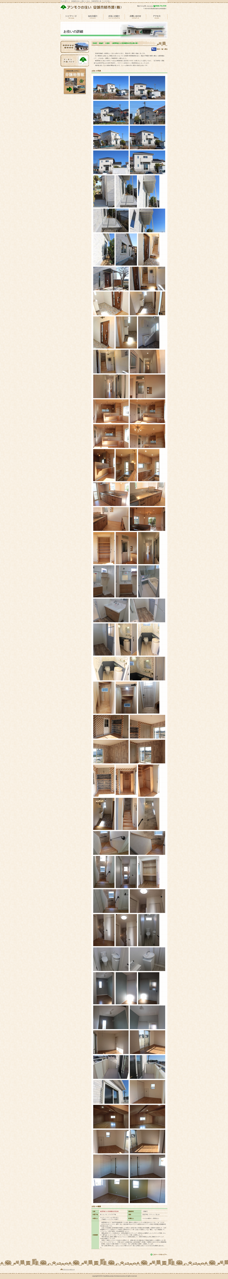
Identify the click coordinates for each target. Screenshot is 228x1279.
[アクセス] (157, 16)
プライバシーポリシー (69, 1269)
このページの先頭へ (158, 1254)
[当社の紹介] (92, 16)
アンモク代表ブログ (75, 60)
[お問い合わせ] (135, 16)
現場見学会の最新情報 (75, 47)
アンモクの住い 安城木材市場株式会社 (93, 7)
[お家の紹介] (114, 16)
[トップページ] (71, 16)
